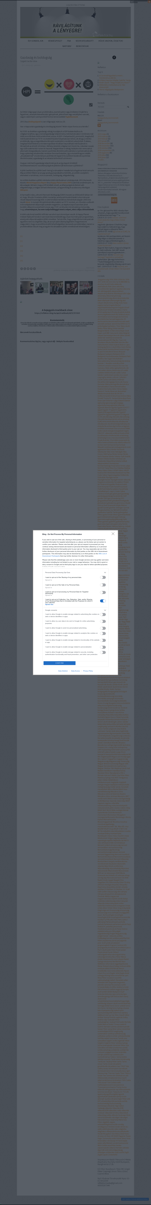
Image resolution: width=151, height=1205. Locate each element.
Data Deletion (63, 671)
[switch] (103, 577)
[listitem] (75, 572)
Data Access (75, 671)
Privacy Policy (88, 671)
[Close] (114, 534)
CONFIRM (59, 663)
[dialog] (75, 602)
